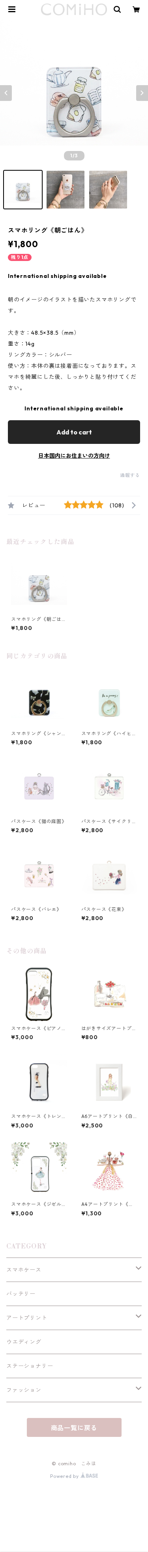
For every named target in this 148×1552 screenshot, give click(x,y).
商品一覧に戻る (74, 1428)
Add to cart (74, 432)
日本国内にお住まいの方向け (74, 455)
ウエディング (23, 1341)
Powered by (65, 1476)
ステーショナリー (29, 1365)
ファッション (23, 1390)
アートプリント (26, 1317)
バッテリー (21, 1293)
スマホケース (23, 1269)
